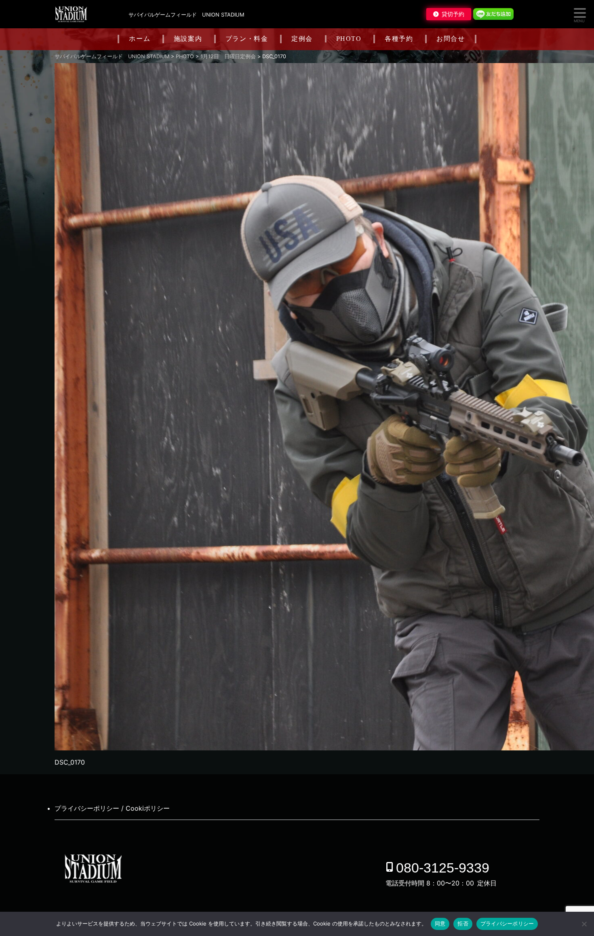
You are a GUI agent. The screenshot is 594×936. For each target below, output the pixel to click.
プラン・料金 (246, 38)
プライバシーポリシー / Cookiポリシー (112, 808)
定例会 (302, 38)
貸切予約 (453, 14)
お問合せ (450, 38)
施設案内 (188, 38)
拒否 (462, 923)
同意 (440, 923)
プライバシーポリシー (507, 923)
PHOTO (349, 38)
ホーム (139, 38)
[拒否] (584, 924)
